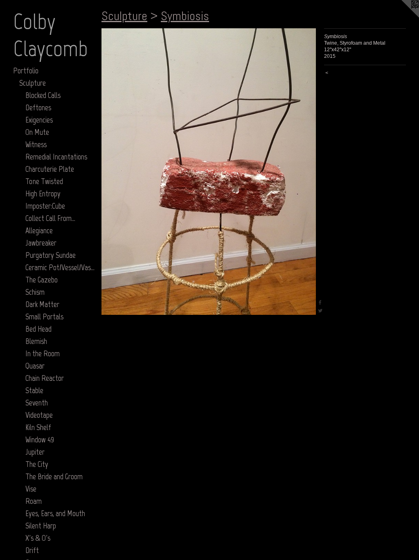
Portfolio (25, 70)
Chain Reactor (44, 378)
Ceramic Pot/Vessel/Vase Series (60, 267)
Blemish (36, 341)
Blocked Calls (43, 95)
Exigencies (39, 120)
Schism (35, 292)
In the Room (42, 353)
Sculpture (32, 83)
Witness (36, 144)
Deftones (38, 107)
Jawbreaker (40, 243)
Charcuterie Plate (49, 169)
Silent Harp (40, 525)
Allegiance (39, 230)
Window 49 (39, 439)
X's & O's (37, 538)
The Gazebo (41, 280)
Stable (34, 390)
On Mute (37, 132)
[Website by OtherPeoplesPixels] (402, 16)
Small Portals (44, 316)
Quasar (35, 366)
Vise (30, 489)
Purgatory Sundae (50, 255)
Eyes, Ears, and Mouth (55, 513)
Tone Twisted (44, 181)
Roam (33, 501)
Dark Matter (42, 304)
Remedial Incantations (56, 157)
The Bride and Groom (54, 476)
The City (36, 464)
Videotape (39, 415)
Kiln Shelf (38, 427)
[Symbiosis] (208, 171)
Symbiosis (185, 16)
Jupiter (35, 452)
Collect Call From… (50, 218)
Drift (32, 550)
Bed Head (38, 329)
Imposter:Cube (45, 206)
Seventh (36, 402)
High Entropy (43, 193)
